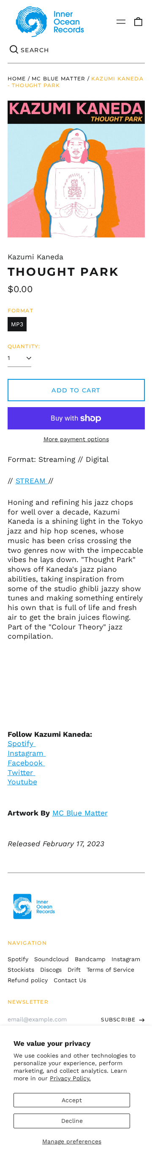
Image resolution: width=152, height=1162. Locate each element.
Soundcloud (51, 959)
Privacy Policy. (70, 1078)
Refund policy (28, 980)
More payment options (76, 439)
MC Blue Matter (58, 78)
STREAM (32, 481)
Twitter (20, 772)
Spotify (20, 743)
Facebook (25, 763)
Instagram (25, 753)
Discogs (51, 969)
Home (17, 78)
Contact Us (70, 980)
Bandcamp (90, 959)
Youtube (22, 782)
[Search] (14, 50)
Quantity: (24, 346)
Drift (74, 969)
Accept (72, 1100)
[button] (138, 22)
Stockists (21, 969)
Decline (72, 1120)
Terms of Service (110, 969)
